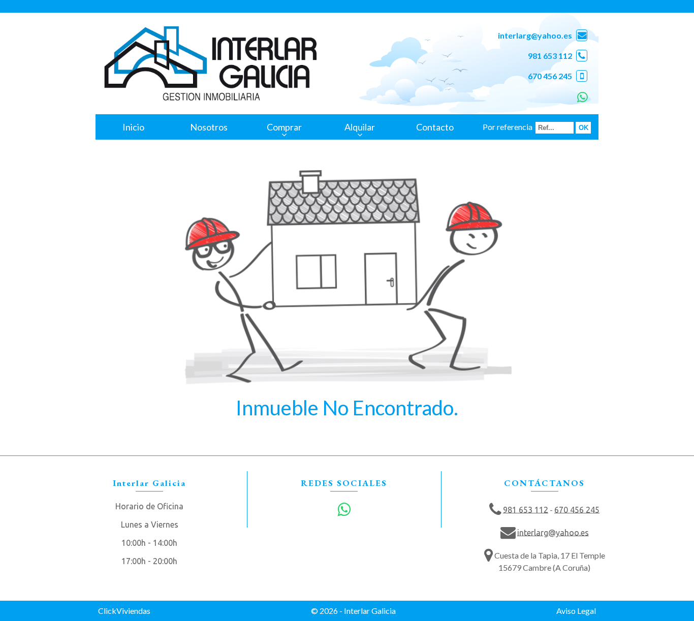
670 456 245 (550, 76)
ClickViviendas (124, 610)
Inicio (133, 127)
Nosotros (209, 127)
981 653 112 (550, 55)
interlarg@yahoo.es (535, 35)
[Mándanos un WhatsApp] (581, 96)
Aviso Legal (576, 610)
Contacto (435, 127)
